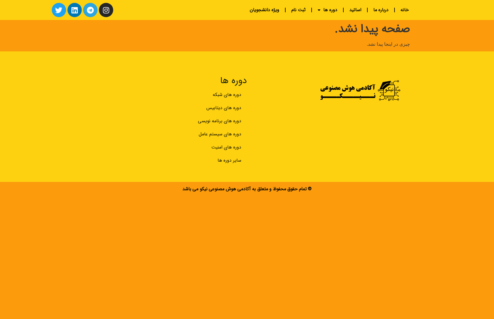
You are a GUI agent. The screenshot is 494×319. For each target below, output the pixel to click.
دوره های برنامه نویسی (219, 121)
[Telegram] (90, 10)
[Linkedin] (74, 10)
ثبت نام (298, 9)
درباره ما (381, 9)
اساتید (355, 9)
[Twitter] (59, 10)
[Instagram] (106, 10)
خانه (405, 9)
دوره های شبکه (227, 94)
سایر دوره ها (229, 160)
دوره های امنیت (226, 147)
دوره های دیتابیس (223, 107)
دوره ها (330, 9)
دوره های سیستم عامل (220, 134)
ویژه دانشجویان (264, 9)
